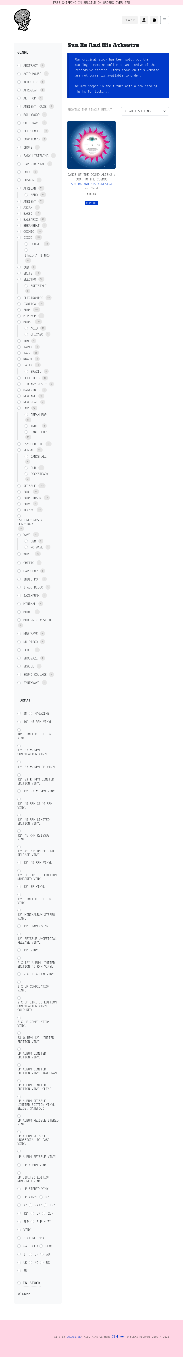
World (27, 554)
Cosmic (28, 231)
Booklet (52, 1246)
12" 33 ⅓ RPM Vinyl (39, 791)
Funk (27, 310)
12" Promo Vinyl (36, 926)
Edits (27, 273)
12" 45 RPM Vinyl (37, 862)
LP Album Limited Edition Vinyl (31, 1055)
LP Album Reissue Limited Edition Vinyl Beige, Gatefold (36, 1104)
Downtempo (31, 139)
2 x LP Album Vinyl (39, 974)
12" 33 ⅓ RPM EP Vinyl (36, 767)
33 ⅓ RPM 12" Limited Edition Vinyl (35, 1040)
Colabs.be (74, 1336)
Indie (35, 426)
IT (25, 1254)
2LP (50, 1213)
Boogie (36, 244)
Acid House (32, 74)
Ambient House (35, 106)
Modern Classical (37, 620)
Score (27, 650)
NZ (47, 1197)
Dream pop (39, 415)
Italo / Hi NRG (37, 255)
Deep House (32, 131)
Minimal (29, 604)
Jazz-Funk (31, 595)
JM (25, 713)
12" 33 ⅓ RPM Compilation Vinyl (32, 752)
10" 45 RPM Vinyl (37, 722)
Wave (27, 535)
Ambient (29, 201)
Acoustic (30, 82)
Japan (27, 347)
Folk (27, 172)
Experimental (34, 164)
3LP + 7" (44, 1222)
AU (48, 1254)
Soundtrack (32, 498)
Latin (27, 365)
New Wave (30, 633)
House (27, 322)
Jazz (27, 353)
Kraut (27, 359)
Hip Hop (29, 316)
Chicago (37, 334)
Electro (29, 279)
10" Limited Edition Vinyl (34, 736)
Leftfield (31, 378)
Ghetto (28, 563)
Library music (35, 384)
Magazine (42, 713)
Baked (27, 213)
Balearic (30, 219)
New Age (29, 396)
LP (38, 1213)
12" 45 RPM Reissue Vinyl (33, 837)
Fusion (28, 180)
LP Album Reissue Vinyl (37, 1157)
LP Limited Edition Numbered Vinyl (33, 1179)
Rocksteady (39, 474)
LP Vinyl (30, 1197)
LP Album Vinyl (35, 1165)
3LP (26, 1222)
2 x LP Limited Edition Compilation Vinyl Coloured (37, 1006)
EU (25, 1270)
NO (36, 1262)
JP (36, 1254)
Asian (27, 207)
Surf (27, 504)
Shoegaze (30, 658)
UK (25, 1262)
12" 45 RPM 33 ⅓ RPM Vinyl (34, 805)
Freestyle (39, 286)
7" (25, 1205)
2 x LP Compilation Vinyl (33, 988)
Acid (34, 328)
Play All (91, 203)
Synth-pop (39, 432)
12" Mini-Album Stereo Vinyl (36, 916)
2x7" (38, 1205)
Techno (28, 510)
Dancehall (39, 456)
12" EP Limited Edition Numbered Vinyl (37, 877)
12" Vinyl (31, 950)
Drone (27, 147)
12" (26, 1213)
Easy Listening (35, 156)
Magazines (31, 390)
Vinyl (27, 1230)
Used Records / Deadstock (29, 522)
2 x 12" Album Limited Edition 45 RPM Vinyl (36, 964)
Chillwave (31, 123)
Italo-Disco (33, 587)
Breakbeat (31, 225)
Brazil (36, 371)
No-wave (37, 547)
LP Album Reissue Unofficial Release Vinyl (33, 1139)
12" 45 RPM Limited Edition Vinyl (33, 821)
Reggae (28, 450)
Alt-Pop (29, 98)
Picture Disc (34, 1238)
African (29, 188)
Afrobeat (30, 90)
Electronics (33, 298)
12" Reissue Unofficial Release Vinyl (37, 940)
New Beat (30, 402)
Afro (34, 195)
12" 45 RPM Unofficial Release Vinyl (36, 853)
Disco (27, 237)
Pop (26, 408)
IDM (26, 341)
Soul (27, 492)
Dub (26, 267)
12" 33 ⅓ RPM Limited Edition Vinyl (35, 781)
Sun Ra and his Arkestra (91, 184)
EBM (33, 541)
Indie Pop (31, 579)
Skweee (28, 666)
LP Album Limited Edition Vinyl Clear (34, 1087)
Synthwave (31, 683)
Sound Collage (35, 674)
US (48, 1262)
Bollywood (31, 115)
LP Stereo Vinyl (36, 1189)
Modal (27, 612)
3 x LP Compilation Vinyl (33, 1023)
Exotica (29, 304)
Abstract (30, 65)
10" (52, 1205)
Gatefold (30, 1246)
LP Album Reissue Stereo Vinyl (37, 1122)
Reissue (29, 486)
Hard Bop (30, 571)
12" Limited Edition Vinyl (34, 901)
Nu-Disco (30, 642)
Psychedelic (33, 444)
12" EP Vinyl (34, 886)
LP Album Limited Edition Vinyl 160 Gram (37, 1071)
